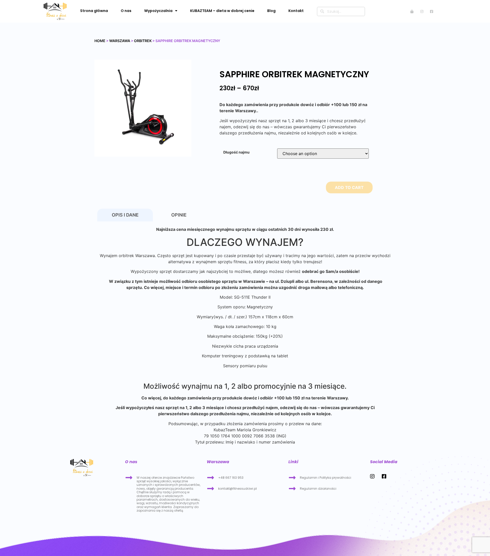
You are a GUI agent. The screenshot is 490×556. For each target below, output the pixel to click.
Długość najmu (236, 152)
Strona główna (94, 10)
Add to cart (349, 187)
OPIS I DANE (125, 215)
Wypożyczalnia (158, 10)
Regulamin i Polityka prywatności (325, 477)
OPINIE (179, 215)
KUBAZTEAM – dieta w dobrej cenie (222, 10)
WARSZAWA (119, 41)
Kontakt (296, 10)
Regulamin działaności (318, 488)
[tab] (125, 215)
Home (99, 41)
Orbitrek (143, 41)
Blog (271, 10)
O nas (126, 10)
